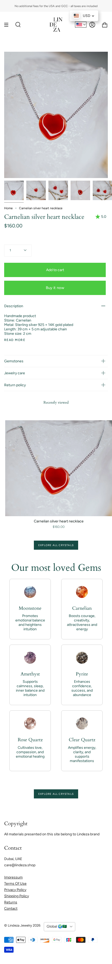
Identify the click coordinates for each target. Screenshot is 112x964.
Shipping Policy (16, 896)
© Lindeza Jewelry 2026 (22, 925)
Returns (10, 902)
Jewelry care (14, 373)
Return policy (15, 385)
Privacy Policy (15, 890)
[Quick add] (11, 510)
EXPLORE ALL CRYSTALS (56, 545)
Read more (14, 340)
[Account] (92, 24)
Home (8, 208)
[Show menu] (8, 24)
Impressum (13, 877)
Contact (10, 908)
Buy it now (55, 287)
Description (13, 306)
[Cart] (105, 24)
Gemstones (13, 361)
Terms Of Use (15, 883)
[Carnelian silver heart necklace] (14, 190)
